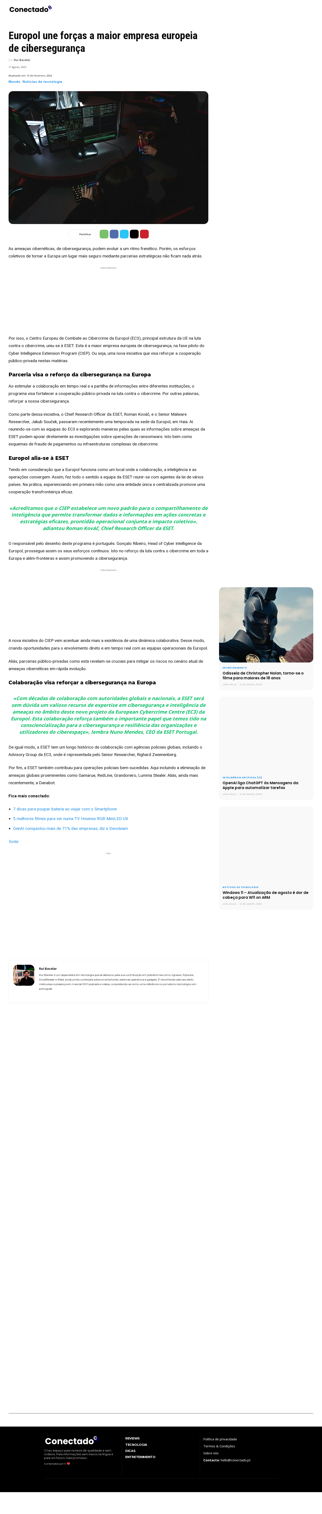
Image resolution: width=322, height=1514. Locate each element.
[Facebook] (114, 234)
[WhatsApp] (104, 234)
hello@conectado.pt (236, 1460)
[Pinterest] (144, 234)
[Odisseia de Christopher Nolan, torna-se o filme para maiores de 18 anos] (266, 624)
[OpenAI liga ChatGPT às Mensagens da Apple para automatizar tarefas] (266, 734)
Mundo (14, 81)
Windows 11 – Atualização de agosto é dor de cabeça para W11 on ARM (265, 895)
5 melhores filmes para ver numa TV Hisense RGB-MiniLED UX (70, 818)
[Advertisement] (108, 300)
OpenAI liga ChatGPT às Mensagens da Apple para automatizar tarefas (260, 785)
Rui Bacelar (22, 60)
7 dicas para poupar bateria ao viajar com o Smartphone (65, 809)
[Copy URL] (134, 234)
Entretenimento (235, 668)
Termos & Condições (219, 1446)
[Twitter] (124, 234)
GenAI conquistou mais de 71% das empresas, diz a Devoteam (70, 828)
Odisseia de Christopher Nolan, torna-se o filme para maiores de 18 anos (263, 676)
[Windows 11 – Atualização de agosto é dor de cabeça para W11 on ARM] (266, 844)
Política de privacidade (220, 1439)
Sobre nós (211, 1453)
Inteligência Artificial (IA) (242, 778)
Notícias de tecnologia (42, 81)
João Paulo (229, 684)
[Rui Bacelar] (23, 981)
